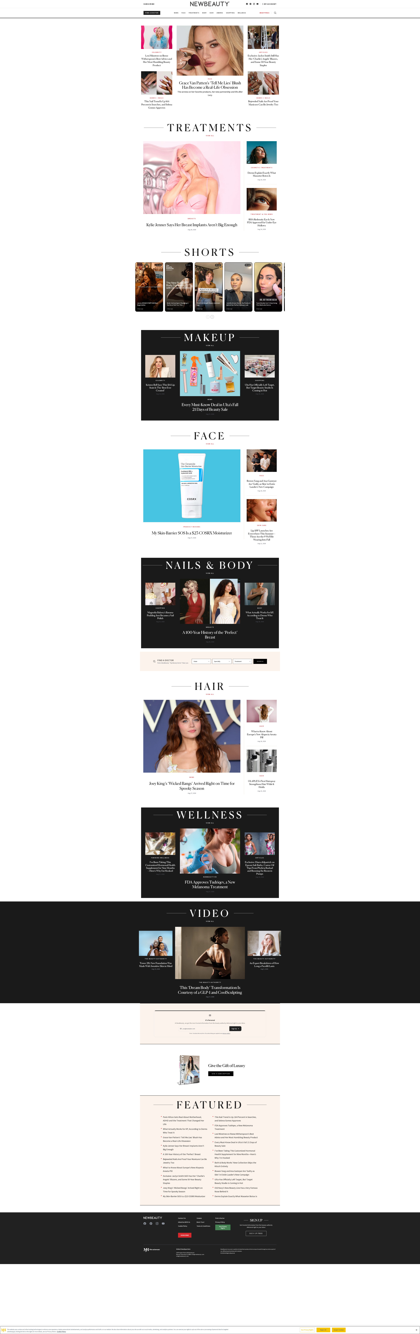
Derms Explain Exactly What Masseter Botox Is (236, 1196)
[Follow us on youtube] (257, 4)
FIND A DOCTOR (151, 13)
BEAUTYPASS (264, 13)
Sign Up (234, 1029)
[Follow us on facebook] (247, 4)
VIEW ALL (210, 136)
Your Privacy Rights (223, 1227)
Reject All (323, 1330)
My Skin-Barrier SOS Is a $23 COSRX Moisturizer (184, 1196)
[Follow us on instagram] (254, 4)
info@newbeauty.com (182, 1256)
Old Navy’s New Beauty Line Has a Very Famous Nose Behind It (236, 1189)
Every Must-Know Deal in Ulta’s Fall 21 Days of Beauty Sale (236, 1144)
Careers (199, 1218)
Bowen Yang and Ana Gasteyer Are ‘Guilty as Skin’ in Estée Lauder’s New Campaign (235, 1173)
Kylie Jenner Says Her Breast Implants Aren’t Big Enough (183, 1147)
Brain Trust (200, 1222)
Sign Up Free (256, 1233)
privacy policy (226, 1033)
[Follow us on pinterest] (250, 4)
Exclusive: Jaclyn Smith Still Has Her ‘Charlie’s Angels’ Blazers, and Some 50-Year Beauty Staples (184, 1179)
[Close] (416, 1330)
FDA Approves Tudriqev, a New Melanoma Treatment (234, 1127)
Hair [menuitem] (212, 13)
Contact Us (182, 1218)
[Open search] (274, 13)
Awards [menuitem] (220, 13)
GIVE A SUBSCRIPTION (221, 1074)
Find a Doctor (219, 1218)
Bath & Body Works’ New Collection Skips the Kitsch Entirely (235, 1164)
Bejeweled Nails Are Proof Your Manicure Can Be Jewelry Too (185, 1161)
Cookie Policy (182, 1226)
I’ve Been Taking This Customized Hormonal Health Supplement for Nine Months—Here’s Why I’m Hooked (235, 1154)
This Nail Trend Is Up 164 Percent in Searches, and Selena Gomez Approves (235, 1119)
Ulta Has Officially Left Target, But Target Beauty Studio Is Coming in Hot (234, 1181)
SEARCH (260, 661)
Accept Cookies (339, 1330)
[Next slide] (212, 317)
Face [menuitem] (184, 13)
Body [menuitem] (204, 13)
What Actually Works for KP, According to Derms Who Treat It (185, 1131)
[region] (210, 1330)
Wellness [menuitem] (242, 13)
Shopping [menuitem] (230, 13)
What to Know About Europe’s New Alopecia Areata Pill (183, 1169)
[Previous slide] (208, 317)
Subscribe (149, 4)
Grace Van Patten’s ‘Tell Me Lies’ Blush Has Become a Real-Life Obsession (182, 1139)
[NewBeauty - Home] (210, 4)
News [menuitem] (176, 13)
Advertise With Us (184, 1222)
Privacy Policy (220, 1222)
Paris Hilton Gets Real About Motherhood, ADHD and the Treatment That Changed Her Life (183, 1120)
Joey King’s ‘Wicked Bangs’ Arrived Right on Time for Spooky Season (183, 1189)
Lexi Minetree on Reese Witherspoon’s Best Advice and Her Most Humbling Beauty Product (236, 1135)
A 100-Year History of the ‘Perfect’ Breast (182, 1154)
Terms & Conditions (203, 1226)
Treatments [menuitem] (194, 13)
